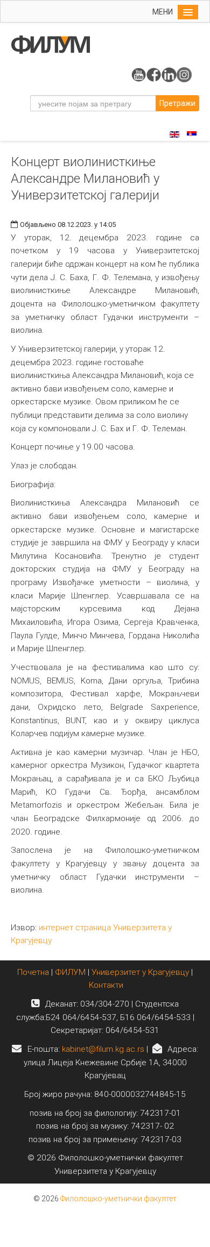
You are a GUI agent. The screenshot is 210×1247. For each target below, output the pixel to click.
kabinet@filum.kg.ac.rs (103, 1049)
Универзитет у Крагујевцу (140, 972)
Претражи (177, 103)
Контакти (106, 985)
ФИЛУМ (70, 972)
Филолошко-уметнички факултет (118, 1198)
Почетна (34, 972)
